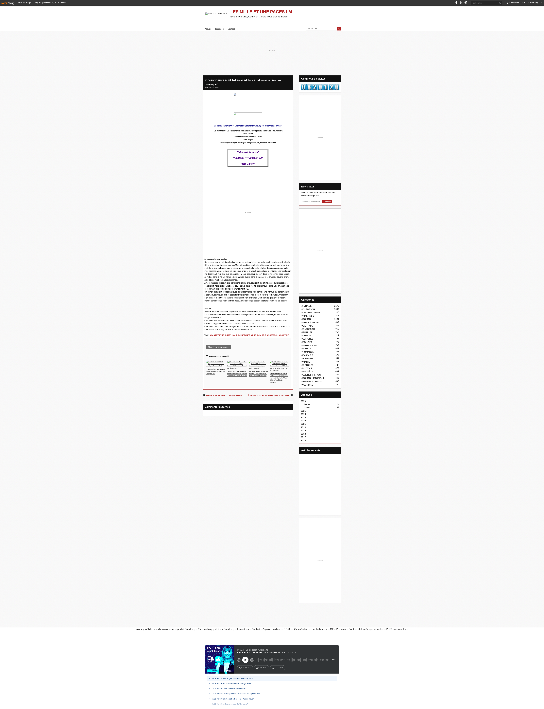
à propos (279, 668)
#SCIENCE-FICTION (311, 375)
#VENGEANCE (244, 335)
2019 (303, 431)
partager (263, 668)
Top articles (243, 629)
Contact (231, 29)
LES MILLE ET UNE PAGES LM (261, 11)
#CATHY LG (307, 326)
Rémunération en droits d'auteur (310, 629)
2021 (303, 424)
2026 (303, 401)
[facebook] (456, 2)
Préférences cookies (396, 629)
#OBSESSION (272, 335)
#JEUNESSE (307, 385)
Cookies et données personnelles (366, 629)
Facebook (219, 29)
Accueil (208, 29)
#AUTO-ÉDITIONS (310, 322)
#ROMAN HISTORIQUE (312, 378)
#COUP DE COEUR (310, 313)
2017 (303, 437)
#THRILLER (307, 332)
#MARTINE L (284, 335)
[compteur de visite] (320, 87)
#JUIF (253, 335)
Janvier (307, 408)
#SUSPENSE (307, 339)
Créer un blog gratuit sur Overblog (216, 629)
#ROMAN (306, 319)
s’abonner (247, 668)
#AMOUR (306, 336)
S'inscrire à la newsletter (218, 347)
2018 (303, 434)
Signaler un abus (271, 629)
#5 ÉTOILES (307, 365)
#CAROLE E (307, 355)
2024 (303, 414)
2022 (303, 421)
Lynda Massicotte (162, 629)
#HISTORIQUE (231, 335)
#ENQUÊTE (307, 372)
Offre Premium (338, 629)
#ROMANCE (307, 352)
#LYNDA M (306, 306)
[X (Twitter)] (461, 2)
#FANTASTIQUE (217, 335)
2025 (303, 411)
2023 (303, 417)
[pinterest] (466, 2)
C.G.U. (287, 629)
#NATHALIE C (308, 359)
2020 (303, 427)
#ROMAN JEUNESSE (311, 381)
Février (307, 404)
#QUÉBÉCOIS (308, 309)
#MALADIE (261, 335)
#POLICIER (306, 342)
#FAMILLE (306, 349)
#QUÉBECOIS (308, 329)
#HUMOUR (307, 368)
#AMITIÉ (305, 362)
